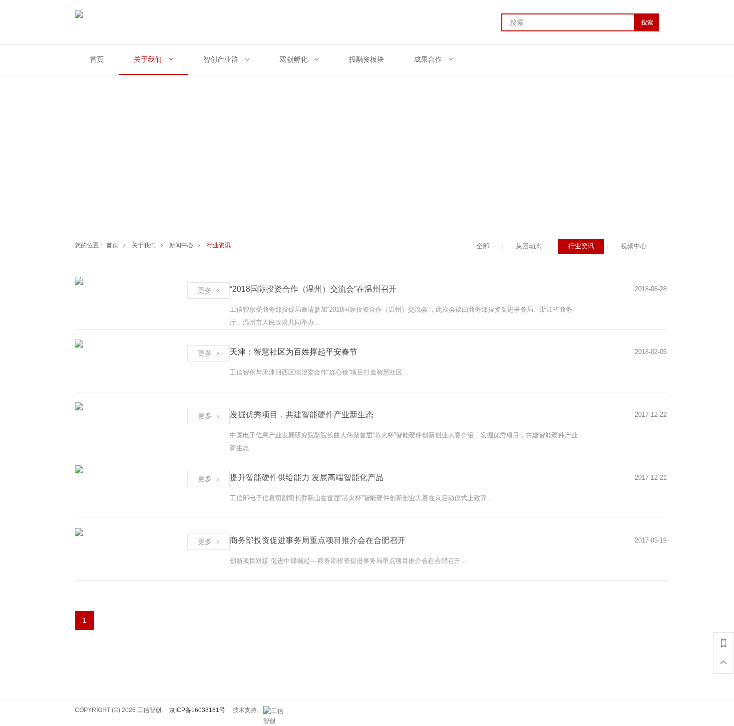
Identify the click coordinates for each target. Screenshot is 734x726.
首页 (112, 245)
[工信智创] (275, 711)
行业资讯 (219, 245)
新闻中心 (181, 245)
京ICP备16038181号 (197, 710)
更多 (205, 290)
